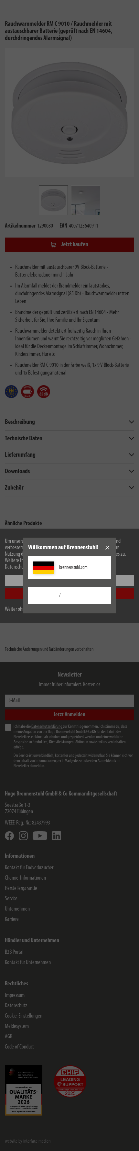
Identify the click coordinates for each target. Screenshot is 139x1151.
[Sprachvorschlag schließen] (107, 547)
